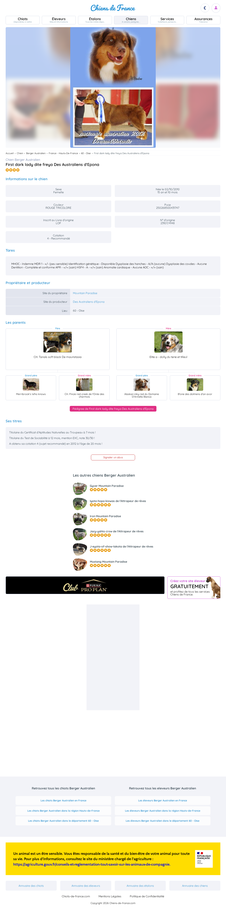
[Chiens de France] (113, 8)
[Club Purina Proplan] (85, 585)
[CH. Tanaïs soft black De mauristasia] (57, 342)
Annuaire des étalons (140, 885)
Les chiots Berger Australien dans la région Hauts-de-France (63, 810)
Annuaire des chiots (31, 885)
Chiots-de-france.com (76, 896)
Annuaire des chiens (195, 885)
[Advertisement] (113, 657)
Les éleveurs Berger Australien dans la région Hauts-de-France (162, 810)
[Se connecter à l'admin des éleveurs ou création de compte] (216, 8)
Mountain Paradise (85, 293)
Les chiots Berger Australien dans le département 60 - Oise (63, 820)
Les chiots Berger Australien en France (63, 800)
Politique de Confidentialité (147, 896)
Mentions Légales (110, 896)
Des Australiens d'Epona (89, 301)
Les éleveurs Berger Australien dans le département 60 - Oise (162, 820)
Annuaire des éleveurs (86, 885)
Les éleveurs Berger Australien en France (162, 800)
